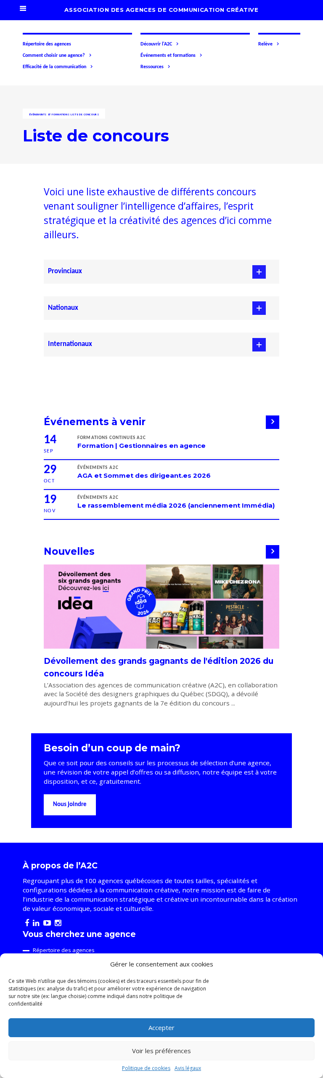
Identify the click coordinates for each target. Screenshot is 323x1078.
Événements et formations (168, 55)
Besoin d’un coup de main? (112, 748)
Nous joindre (70, 804)
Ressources (152, 66)
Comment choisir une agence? (54, 55)
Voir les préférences (161, 1050)
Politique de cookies (146, 1068)
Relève (265, 44)
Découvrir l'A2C (156, 44)
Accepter (161, 1027)
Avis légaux (188, 1068)
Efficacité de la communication (54, 66)
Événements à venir (95, 422)
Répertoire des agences (47, 44)
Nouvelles (69, 551)
